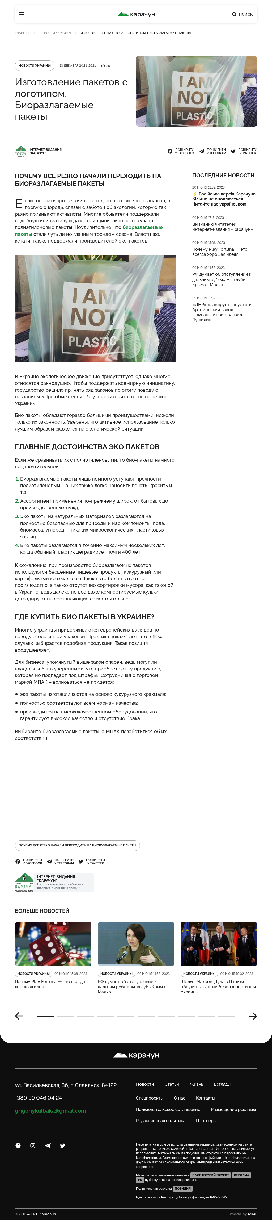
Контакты (205, 1098)
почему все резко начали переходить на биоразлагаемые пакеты (77, 845)
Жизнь (196, 1084)
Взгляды (222, 1084)
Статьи (172, 1084)
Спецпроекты (149, 1098)
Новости (145, 1084)
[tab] (45, 1016)
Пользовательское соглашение (168, 1109)
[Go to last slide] (21, 1016)
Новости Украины (55, 33)
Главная (22, 33)
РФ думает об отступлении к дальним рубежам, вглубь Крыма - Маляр (221, 279)
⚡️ (224, 199)
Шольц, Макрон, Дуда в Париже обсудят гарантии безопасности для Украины (218, 986)
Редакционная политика (160, 1120)
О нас (179, 1098)
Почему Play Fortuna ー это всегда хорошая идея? (220, 252)
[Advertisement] (95, 784)
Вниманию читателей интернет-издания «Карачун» (222, 227)
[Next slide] (251, 1016)
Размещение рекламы (233, 1109)
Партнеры (206, 1120)
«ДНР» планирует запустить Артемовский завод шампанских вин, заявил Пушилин (221, 312)
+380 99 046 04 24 (38, 1098)
